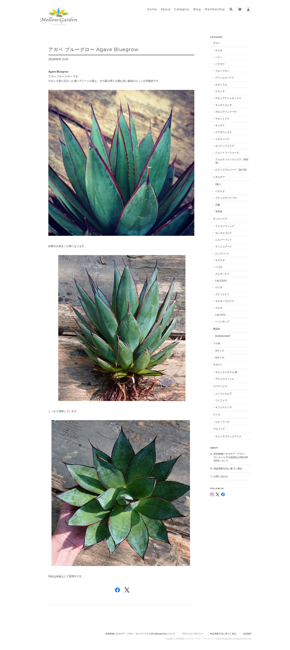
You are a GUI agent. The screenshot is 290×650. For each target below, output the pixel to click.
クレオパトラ (222, 273)
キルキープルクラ (224, 301)
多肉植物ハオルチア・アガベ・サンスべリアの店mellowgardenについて (231, 457)
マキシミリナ (222, 118)
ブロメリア (219, 429)
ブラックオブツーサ (226, 198)
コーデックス (220, 386)
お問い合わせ (221, 476)
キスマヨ (220, 260)
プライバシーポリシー (192, 633)
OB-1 (218, 184)
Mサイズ (219, 357)
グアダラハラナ (223, 132)
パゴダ (218, 267)
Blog (197, 9)
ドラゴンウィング (224, 226)
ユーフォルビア (223, 393)
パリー (218, 57)
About (166, 9)
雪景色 (218, 211)
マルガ (218, 308)
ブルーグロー (222, 71)
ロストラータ (222, 422)
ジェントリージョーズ (227, 152)
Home (152, 9)
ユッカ (216, 414)
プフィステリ (222, 294)
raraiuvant (222, 336)
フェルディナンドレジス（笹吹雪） (231, 161)
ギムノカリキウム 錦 (226, 372)
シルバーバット (223, 239)
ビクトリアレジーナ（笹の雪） (231, 169)
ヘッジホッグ (222, 321)
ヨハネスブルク (223, 233)
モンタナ (220, 125)
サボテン (218, 364)
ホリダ (218, 50)
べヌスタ (220, 191)
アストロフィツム (224, 379)
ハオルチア (219, 177)
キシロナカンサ (223, 105)
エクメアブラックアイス (228, 436)
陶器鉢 (216, 328)
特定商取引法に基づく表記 (228, 468)
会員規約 (247, 633)
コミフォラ (221, 400)
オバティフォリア (224, 146)
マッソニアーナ (223, 246)
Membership (215, 9)
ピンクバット (222, 253)
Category (181, 9)
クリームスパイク (224, 77)
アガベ (216, 43)
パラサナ (220, 64)
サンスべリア (220, 218)
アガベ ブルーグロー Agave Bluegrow (93, 49)
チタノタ (220, 91)
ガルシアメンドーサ (226, 111)
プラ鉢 (216, 343)
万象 (217, 204)
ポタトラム (221, 84)
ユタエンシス (222, 139)
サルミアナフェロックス (228, 98)
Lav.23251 (221, 280)
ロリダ (218, 287)
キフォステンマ (223, 407)
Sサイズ (219, 350)
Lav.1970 (220, 314)
